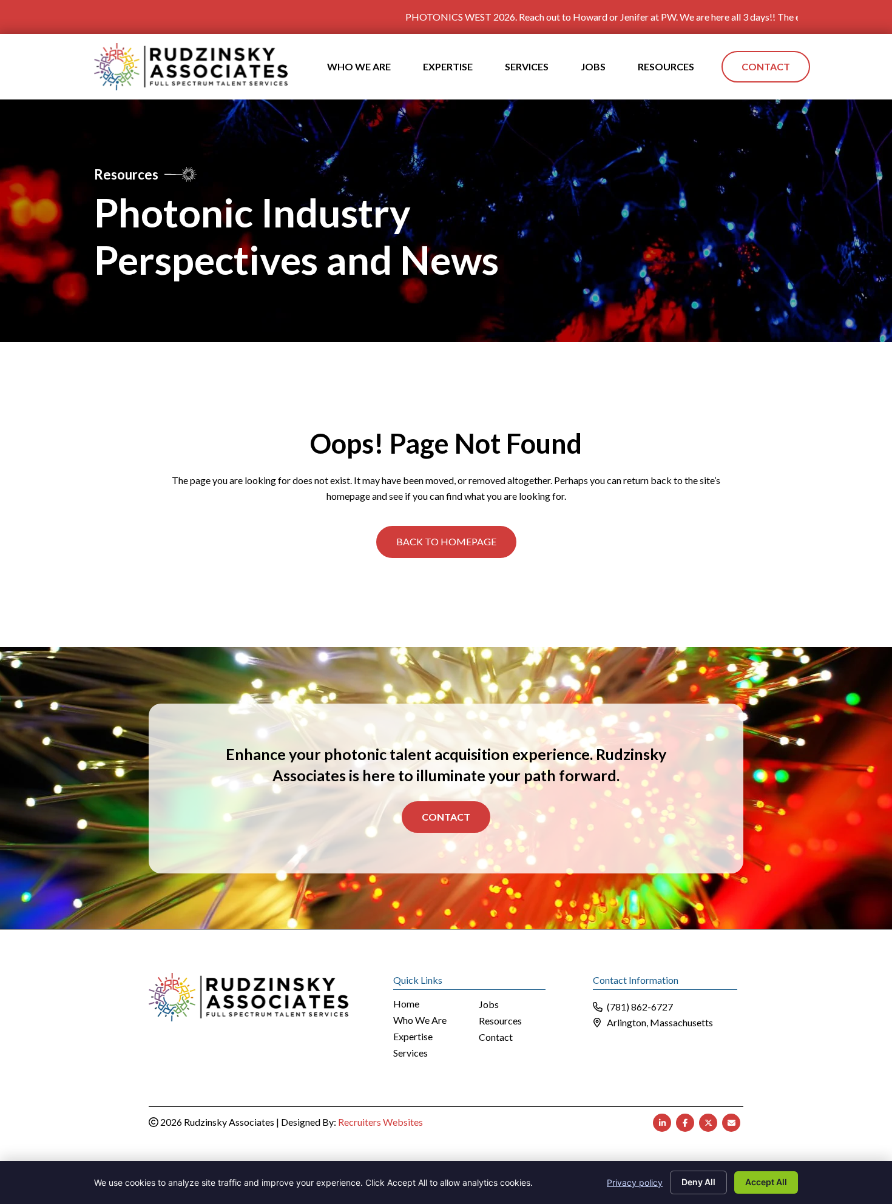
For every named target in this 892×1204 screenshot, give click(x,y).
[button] (446, 541)
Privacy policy (635, 1182)
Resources (500, 1021)
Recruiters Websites (380, 1122)
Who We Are (420, 1020)
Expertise (413, 1037)
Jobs (489, 1005)
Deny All (698, 1182)
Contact (446, 816)
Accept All (766, 1182)
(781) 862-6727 (640, 1006)
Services (410, 1053)
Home (406, 1004)
